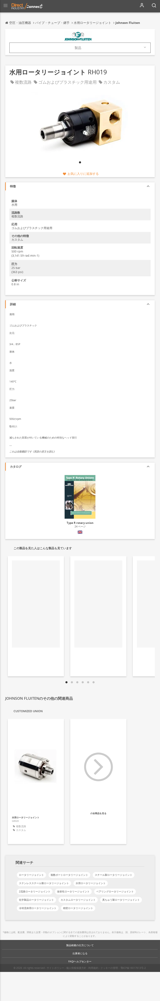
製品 (78, 47)
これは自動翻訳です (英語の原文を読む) (32, 451)
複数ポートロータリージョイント (69, 875)
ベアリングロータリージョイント (115, 891)
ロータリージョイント (31, 875)
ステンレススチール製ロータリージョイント (44, 883)
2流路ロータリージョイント (34, 891)
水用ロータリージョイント (91, 883)
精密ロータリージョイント (78, 908)
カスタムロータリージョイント (78, 900)
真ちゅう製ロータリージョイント (121, 900)
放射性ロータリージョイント (73, 891)
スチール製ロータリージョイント (113, 875)
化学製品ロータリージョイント (36, 900)
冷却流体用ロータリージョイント (37, 908)
